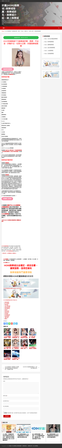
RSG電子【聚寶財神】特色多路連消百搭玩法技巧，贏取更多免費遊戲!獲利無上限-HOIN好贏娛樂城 (8, 437)
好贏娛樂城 (11, 74)
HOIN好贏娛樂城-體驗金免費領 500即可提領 (12, 288)
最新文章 (5, 422)
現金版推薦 (7, 311)
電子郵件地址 (6, 400)
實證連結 (7, 162)
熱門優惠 (6, 313)
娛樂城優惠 (7, 316)
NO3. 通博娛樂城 (49, 44)
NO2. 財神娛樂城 (49, 41)
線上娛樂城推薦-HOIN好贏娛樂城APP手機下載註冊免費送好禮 (23, 436)
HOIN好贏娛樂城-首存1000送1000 (10, 300)
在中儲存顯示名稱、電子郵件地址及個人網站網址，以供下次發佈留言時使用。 (20, 412)
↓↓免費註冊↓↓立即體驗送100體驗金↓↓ (9, 253)
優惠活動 (6, 317)
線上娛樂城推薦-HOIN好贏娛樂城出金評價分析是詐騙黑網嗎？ (53, 436)
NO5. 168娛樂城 (48, 50)
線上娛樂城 (7, 303)
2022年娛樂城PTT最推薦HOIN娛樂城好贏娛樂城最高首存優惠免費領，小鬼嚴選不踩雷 (12, 368)
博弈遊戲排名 (7, 308)
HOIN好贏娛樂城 (5, 245)
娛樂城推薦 (7, 302)
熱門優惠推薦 (7, 314)
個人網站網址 (6, 406)
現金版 (6, 309)
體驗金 (6, 318)
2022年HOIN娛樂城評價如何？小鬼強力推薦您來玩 (30, 367)
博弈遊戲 (6, 304)
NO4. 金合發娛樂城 (49, 47)
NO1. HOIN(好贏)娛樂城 (51, 38)
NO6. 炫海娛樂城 (49, 53)
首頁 (4, 28)
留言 (4, 381)
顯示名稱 (5, 395)
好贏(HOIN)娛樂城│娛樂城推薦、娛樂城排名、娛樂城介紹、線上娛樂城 (10, 11)
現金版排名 (7, 312)
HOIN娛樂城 (5, 214)
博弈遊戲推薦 (7, 307)
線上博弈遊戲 (7, 306)
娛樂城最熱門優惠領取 (21, 272)
